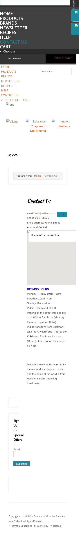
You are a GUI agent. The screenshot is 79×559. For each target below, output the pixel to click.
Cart (5, 46)
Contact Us (13, 42)
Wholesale (55, 525)
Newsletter (13, 27)
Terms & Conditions (22, 525)
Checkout (9, 51)
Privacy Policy (41, 525)
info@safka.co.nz (45, 213)
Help (5, 37)
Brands (8, 23)
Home (6, 13)
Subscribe (22, 464)
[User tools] (62, 214)
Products (11, 18)
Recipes (8, 32)
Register (17, 58)
